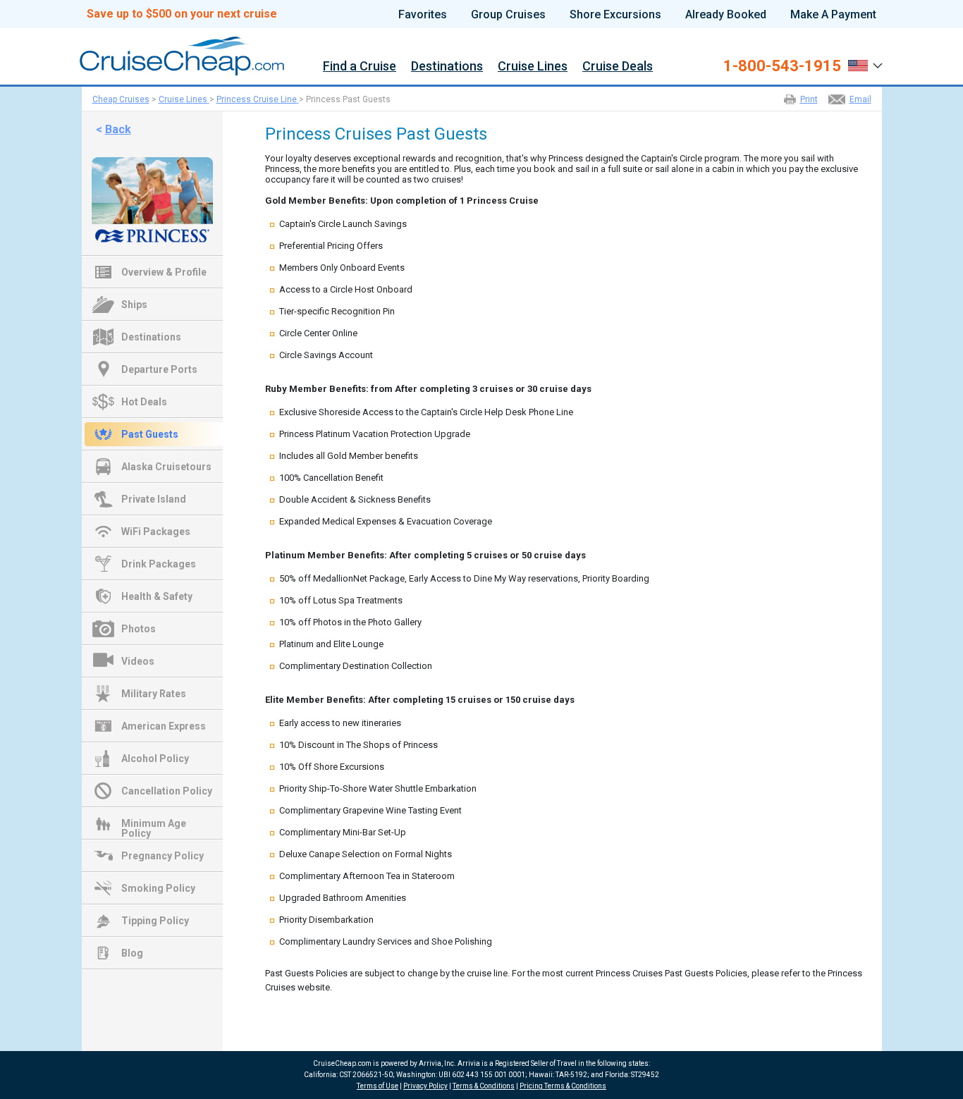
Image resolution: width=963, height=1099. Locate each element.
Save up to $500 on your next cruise (182, 14)
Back (118, 129)
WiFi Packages (155, 531)
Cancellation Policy (166, 791)
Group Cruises (508, 14)
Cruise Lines (533, 66)
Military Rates (153, 693)
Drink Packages (158, 564)
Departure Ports (159, 369)
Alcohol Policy (155, 758)
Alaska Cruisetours (166, 466)
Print (809, 99)
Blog (132, 953)
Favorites (422, 14)
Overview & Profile (164, 272)
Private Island (153, 499)
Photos (138, 628)
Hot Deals (144, 401)
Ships (134, 304)
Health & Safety (156, 596)
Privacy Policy (425, 1086)
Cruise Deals (617, 66)
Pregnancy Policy (162, 855)
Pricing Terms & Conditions (563, 1086)
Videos (137, 661)
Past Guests (149, 434)
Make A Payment (833, 14)
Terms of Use (377, 1086)
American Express (163, 726)
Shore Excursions (615, 14)
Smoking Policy (158, 888)
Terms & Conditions (484, 1086)
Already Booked (725, 14)
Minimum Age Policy (153, 825)
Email (860, 99)
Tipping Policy (155, 920)
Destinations (447, 66)
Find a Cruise (359, 66)
